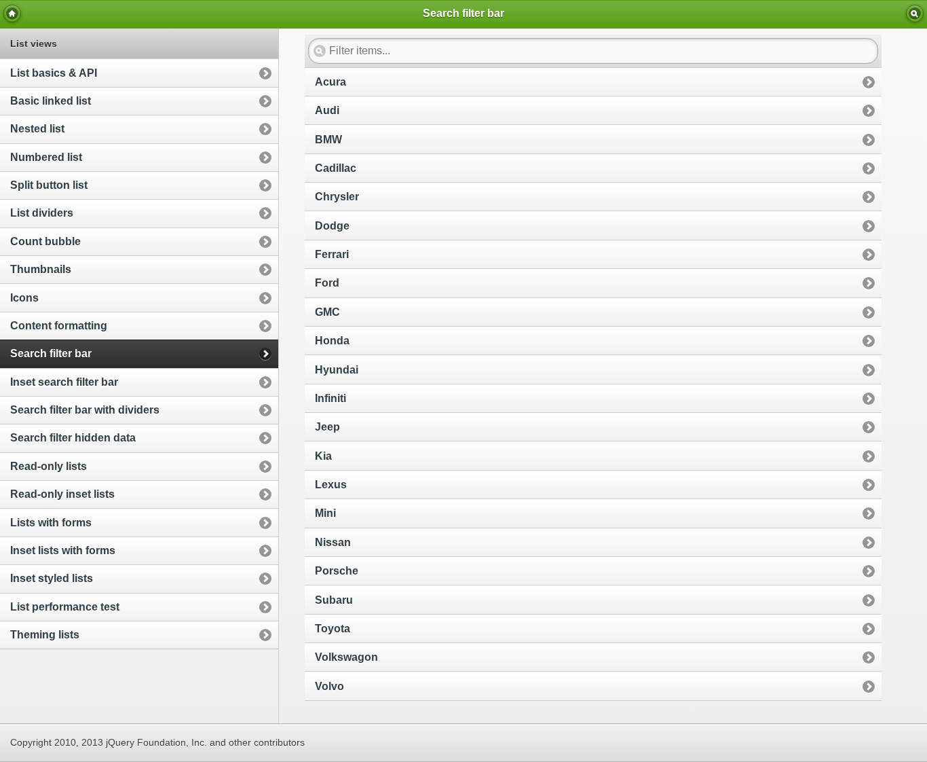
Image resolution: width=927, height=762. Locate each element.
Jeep (327, 427)
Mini (325, 513)
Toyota (332, 628)
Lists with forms (51, 522)
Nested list (37, 128)
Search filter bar (51, 353)
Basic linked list (50, 101)
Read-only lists (48, 466)
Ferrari (332, 254)
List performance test (64, 607)
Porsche (336, 571)
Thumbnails (40, 269)
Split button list (49, 185)
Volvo (329, 686)
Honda (332, 340)
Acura (330, 82)
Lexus (331, 484)
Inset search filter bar (64, 382)
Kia (323, 456)
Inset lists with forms (62, 550)
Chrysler (337, 196)
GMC (327, 312)
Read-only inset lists (62, 494)
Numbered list (46, 157)
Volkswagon (346, 657)
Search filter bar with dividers (84, 410)
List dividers (41, 213)
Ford (327, 283)
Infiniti (330, 398)
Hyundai (336, 370)
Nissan (333, 542)
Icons (24, 298)
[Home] (12, 13)
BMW (328, 139)
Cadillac (335, 168)
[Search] (915, 13)
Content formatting (58, 325)
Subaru (334, 600)
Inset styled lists (51, 578)
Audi (327, 110)
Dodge (332, 226)
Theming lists (44, 634)
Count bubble (45, 241)
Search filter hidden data (73, 437)
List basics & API (53, 73)
